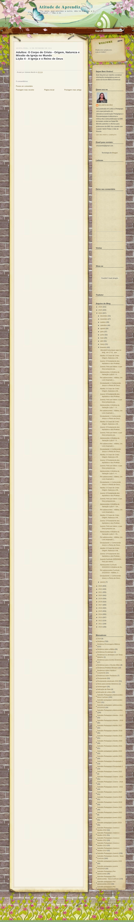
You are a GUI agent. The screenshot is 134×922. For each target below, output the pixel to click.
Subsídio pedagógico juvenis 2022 (109, 861)
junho (102, 335)
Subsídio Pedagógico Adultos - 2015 (110, 715)
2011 (100, 624)
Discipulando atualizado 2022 (108, 681)
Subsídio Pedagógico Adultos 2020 (109, 741)
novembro (103, 319)
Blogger (115, 153)
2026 (100, 307)
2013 (100, 617)
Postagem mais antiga (72, 90)
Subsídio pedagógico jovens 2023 (109, 823)
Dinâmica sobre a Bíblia (105, 649)
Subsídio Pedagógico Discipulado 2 (110, 766)
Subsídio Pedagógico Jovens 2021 (109, 771)
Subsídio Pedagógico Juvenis (107, 853)
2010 (100, 627)
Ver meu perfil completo (106, 134)
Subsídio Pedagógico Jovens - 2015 (110, 777)
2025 (100, 310)
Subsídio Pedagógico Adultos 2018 (109, 731)
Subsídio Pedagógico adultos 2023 (109, 756)
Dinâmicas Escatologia (105, 652)
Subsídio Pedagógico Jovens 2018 (109, 797)
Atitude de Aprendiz (59, 7)
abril (101, 341)
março (102, 344)
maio (102, 338)
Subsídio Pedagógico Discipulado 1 (110, 761)
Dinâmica (100, 641)
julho (102, 332)
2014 (100, 614)
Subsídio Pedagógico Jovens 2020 (109, 807)
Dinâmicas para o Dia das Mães (108, 665)
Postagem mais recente (25, 90)
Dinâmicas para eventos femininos (109, 660)
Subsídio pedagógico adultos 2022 (109, 751)
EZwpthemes (117, 908)
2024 (100, 313)
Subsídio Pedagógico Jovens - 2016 (110, 782)
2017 (100, 605)
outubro (103, 322)
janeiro (102, 582)
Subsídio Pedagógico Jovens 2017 (109, 792)
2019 (100, 599)
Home (35, 34)
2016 (100, 608)
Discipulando (102, 678)
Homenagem (102, 687)
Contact (62, 34)
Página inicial (49, 90)
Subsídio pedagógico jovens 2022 (109, 817)
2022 (100, 589)
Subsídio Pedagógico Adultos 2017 (109, 725)
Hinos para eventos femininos (107, 684)
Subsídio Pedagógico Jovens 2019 (109, 802)
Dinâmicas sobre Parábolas (107, 676)
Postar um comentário (24, 86)
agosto (102, 328)
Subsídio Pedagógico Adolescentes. (110, 710)
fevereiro (103, 347)
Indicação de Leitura (104, 692)
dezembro (103, 316)
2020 (100, 595)
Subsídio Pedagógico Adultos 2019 (109, 736)
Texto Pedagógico (103, 892)
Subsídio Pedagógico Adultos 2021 (109, 746)
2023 (100, 586)
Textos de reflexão (103, 895)
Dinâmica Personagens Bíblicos (108, 644)
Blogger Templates (103, 904)
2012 (100, 621)
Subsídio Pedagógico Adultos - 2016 (110, 720)
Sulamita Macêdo (106, 105)
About (53, 34)
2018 (100, 602)
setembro (103, 325)
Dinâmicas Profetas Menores (107, 668)
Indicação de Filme (104, 689)
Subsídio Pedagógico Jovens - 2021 (110, 787)
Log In (72, 34)
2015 (100, 611)
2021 (100, 592)
